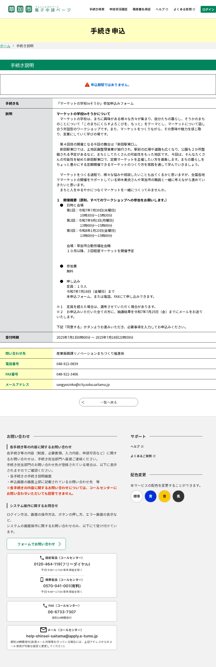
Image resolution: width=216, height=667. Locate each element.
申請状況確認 (118, 9)
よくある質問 (183, 9)
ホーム (5, 45)
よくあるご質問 (141, 456)
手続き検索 (96, 9)
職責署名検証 (142, 9)
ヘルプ (160, 9)
